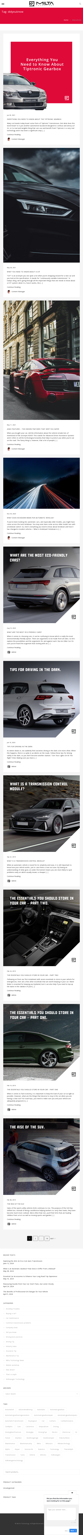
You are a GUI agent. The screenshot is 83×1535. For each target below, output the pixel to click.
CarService (30, 1426)
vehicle (32, 1455)
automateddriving (25, 1410)
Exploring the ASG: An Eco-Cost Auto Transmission (22, 1261)
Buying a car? (11, 1313)
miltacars (49, 1443)
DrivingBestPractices (13, 1432)
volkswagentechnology (14, 1460)
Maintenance (10, 1443)
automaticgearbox (57, 1410)
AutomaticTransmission (14, 1421)
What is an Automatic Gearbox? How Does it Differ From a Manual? (29, 1269)
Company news (12, 1327)
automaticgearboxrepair (43, 1415)
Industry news (11, 1346)
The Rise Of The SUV (15, 1204)
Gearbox (18, 1438)
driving (56, 1426)
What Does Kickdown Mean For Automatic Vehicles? (30, 518)
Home (66, 20)
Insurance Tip (11, 1351)
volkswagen (55, 1455)
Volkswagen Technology (15, 1379)
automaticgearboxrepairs (67, 1415)
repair (17, 1449)
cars (19, 1426)
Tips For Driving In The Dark (19, 747)
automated (9, 1410)
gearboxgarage (32, 1438)
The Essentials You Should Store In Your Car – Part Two (32, 975)
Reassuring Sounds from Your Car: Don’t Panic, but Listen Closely (28, 1284)
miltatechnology (64, 1443)
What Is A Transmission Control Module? (26, 861)
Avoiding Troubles (13, 1309)
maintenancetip (26, 1443)
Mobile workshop (12, 1365)
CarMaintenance (67, 1421)
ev (76, 1432)
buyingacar (32, 1421)
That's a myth (11, 1374)
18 (47, 1238)
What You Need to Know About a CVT (23, 272)
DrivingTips (42, 1432)
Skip (66, 1530)
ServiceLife (29, 1449)
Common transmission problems (18, 1323)
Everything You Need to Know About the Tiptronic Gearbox (34, 119)
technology (54, 1449)
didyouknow (43, 1426)
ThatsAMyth (68, 1449)
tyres (22, 1455)
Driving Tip (10, 1342)
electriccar (66, 1432)
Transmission (10, 1455)
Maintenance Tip (12, 1356)
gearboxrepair (48, 1438)
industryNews (64, 1438)
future (7, 1438)
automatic (41, 1410)
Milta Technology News (15, 1360)
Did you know (11, 1332)
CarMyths (9, 1426)
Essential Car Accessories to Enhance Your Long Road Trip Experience (30, 1276)
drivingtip (30, 1432)
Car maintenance (12, 1318)
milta (39, 1443)
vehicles (43, 1455)
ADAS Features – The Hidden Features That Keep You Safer (33, 429)
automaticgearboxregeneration (17, 1415)
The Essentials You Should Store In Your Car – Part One (32, 1090)
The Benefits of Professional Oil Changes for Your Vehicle (25, 1292)
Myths (7, 1449)
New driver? (10, 1370)
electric (55, 1432)
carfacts (52, 1421)
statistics (41, 1449)
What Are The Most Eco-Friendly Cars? (24, 632)
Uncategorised (8, 1488)
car (43, 1421)
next (52, 1239)
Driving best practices (14, 1337)
